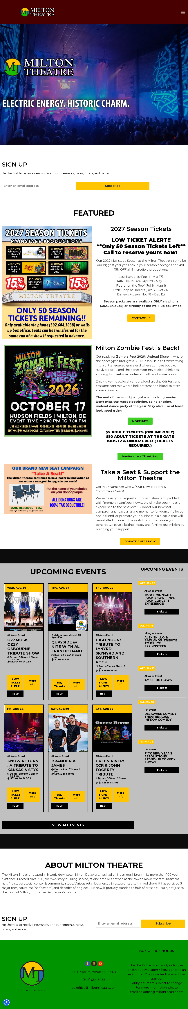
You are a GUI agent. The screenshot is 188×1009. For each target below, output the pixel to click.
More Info (32, 682)
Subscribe (112, 186)
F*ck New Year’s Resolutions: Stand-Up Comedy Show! (160, 758)
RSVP (15, 693)
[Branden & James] (67, 732)
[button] (183, 12)
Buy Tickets (59, 684)
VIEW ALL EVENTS (68, 825)
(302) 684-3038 (94, 980)
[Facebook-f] (87, 963)
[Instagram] (94, 963)
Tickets (162, 611)
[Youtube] (100, 963)
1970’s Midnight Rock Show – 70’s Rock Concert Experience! (159, 599)
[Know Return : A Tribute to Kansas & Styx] (23, 732)
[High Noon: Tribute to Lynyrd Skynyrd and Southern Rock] (112, 611)
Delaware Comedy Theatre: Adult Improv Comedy (160, 716)
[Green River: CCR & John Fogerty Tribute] (112, 732)
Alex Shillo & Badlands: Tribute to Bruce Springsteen (160, 642)
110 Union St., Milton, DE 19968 (94, 972)
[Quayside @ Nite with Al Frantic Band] (67, 611)
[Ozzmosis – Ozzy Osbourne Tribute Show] (23, 611)
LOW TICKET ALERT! (15, 682)
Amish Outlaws (158, 680)
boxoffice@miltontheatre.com (94, 987)
